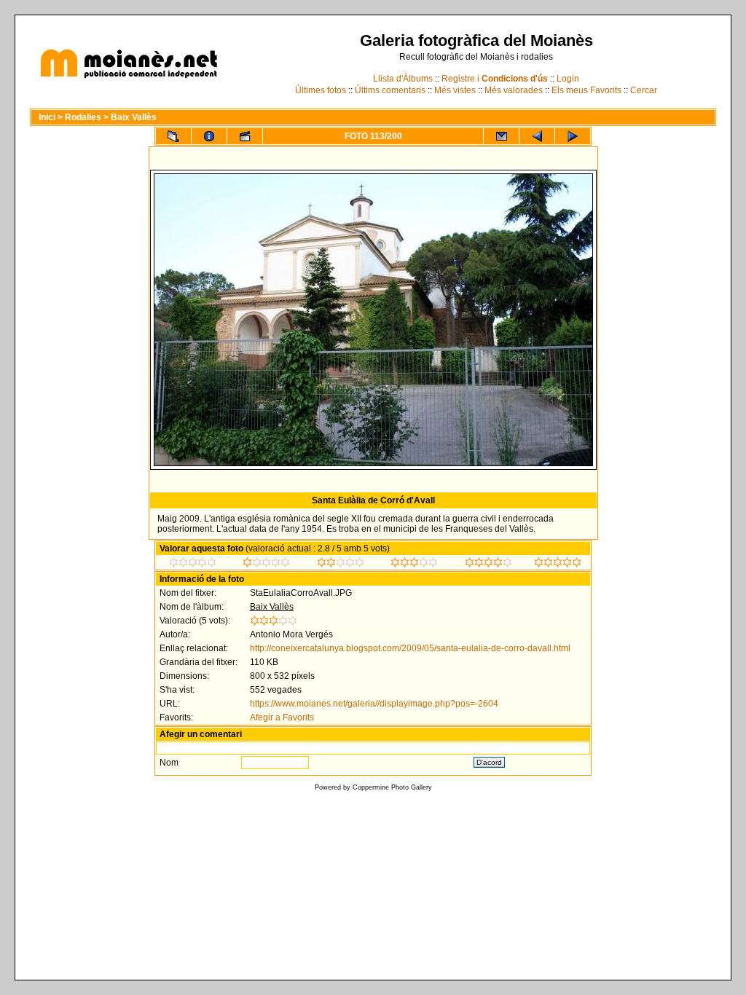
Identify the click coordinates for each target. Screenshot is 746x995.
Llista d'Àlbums (403, 79)
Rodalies (83, 117)
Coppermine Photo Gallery (392, 787)
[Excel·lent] (488, 564)
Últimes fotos (320, 90)
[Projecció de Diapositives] (244, 136)
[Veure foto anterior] (536, 136)
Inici (47, 117)
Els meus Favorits (586, 90)
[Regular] (266, 564)
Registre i (494, 79)
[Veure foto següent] (572, 136)
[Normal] (340, 564)
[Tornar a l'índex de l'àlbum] (173, 136)
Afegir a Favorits (282, 717)
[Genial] (557, 564)
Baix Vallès (134, 117)
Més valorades (513, 90)
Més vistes (455, 90)
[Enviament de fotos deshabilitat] (501, 136)
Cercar (643, 90)
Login (568, 79)
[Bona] (414, 564)
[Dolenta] (192, 564)
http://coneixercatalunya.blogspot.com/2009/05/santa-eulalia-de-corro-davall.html (410, 648)
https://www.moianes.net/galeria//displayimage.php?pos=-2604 (374, 704)
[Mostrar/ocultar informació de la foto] (209, 136)
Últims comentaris (390, 90)
